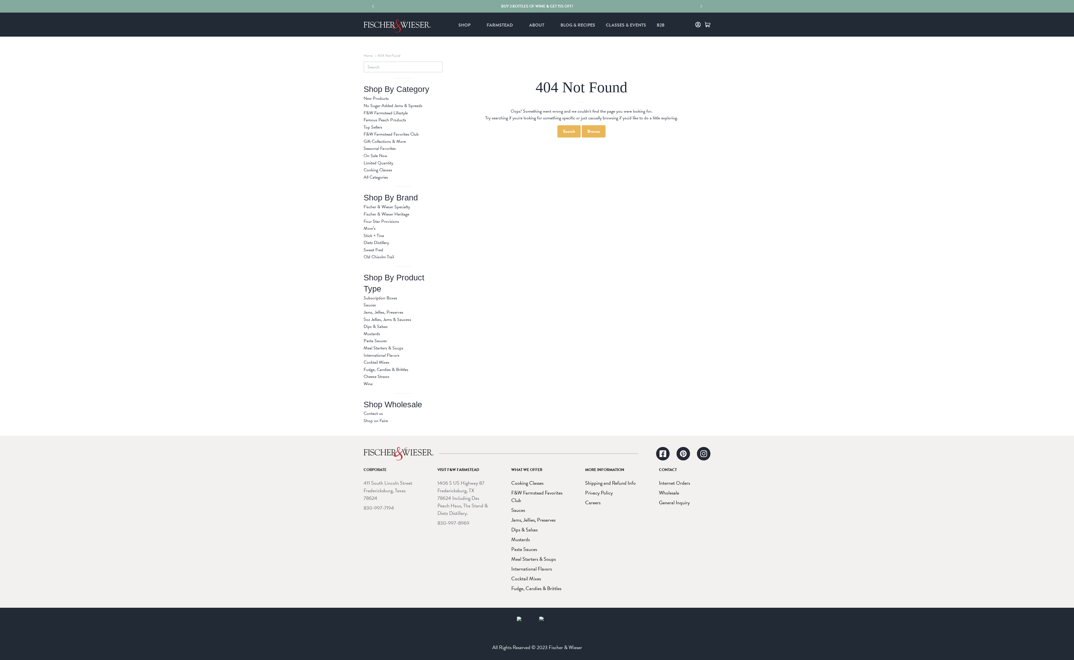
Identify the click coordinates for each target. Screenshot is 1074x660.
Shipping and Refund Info (610, 483)
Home (368, 55)
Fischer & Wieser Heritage (386, 214)
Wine (368, 383)
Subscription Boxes (380, 298)
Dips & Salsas (376, 326)
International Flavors (381, 355)
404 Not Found (389, 55)
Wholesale (669, 492)
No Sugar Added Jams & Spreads (393, 105)
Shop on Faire (376, 420)
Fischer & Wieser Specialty (387, 207)
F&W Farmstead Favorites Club (391, 134)
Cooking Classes (378, 170)
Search (569, 131)
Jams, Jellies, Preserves (383, 312)
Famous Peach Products (385, 120)
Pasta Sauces (375, 340)
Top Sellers (373, 127)
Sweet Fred (373, 250)
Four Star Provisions (381, 221)
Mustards (372, 333)
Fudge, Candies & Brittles (386, 369)
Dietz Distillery (376, 242)
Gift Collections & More (385, 141)
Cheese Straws (376, 376)
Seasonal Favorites (380, 148)
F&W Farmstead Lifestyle (386, 113)
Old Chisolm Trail (379, 257)
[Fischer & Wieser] (399, 453)
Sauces (370, 305)
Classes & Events (626, 25)
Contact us (373, 413)
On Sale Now (375, 155)
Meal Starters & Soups (383, 348)
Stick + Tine (374, 235)
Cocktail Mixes (376, 362)
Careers (592, 502)
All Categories (376, 177)
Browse (593, 131)
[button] (373, 6)
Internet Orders (674, 483)
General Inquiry (674, 502)
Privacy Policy (599, 492)
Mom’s (370, 228)
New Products (376, 98)
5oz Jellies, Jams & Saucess (387, 319)
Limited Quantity (378, 163)
